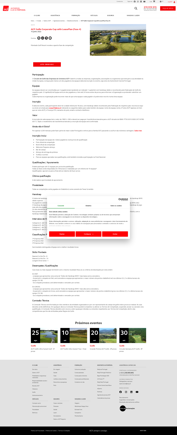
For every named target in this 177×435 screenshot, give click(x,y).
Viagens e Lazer (80, 399)
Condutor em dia (79, 382)
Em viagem (56, 369)
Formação (78, 365)
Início (32, 21)
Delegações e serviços (125, 381)
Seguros (56, 399)
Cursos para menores (81, 376)
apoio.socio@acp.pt (125, 383)
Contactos (120, 1)
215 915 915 (150, 7)
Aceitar (115, 234)
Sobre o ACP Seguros (59, 419)
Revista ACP (35, 386)
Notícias (99, 392)
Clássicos (35, 389)
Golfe (33, 392)
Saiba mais (138, 131)
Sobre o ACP (47, 21)
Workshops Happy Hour (81, 406)
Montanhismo (79, 416)
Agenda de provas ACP (103, 395)
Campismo (78, 412)
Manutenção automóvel (39, 406)
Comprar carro (36, 403)
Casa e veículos (57, 403)
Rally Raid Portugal (102, 382)
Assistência (57, 365)
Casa (54, 376)
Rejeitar (62, 234)
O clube (39, 21)
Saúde (55, 372)
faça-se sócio (168, 8)
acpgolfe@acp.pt (55, 108)
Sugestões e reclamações (126, 400)
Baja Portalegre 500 (103, 376)
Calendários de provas (103, 398)
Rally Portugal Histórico (104, 372)
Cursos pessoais (79, 372)
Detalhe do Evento (72, 21)
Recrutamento (123, 397)
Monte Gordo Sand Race (104, 385)
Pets (54, 385)
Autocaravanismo (37, 395)
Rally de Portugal (102, 369)
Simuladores (57, 416)
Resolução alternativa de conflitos (129, 402)
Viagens (77, 403)
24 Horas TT (100, 379)
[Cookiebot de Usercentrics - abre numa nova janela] (120, 199)
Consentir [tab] (61, 205)
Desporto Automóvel (105, 365)
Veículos (35, 399)
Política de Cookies (51, 430)
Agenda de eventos (59, 21)
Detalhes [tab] (88, 205)
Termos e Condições (64, 430)
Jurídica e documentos (60, 379)
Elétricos (34, 412)
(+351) (126, 373)
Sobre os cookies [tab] (116, 205)
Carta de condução (80, 369)
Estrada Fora (78, 409)
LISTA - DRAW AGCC (47, 64)
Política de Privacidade (37, 430)
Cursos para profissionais (82, 379)
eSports (99, 388)
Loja (151, 1)
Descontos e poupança (60, 382)
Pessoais (55, 406)
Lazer (55, 412)
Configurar (87, 234)
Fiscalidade (35, 409)
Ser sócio (34, 369)
